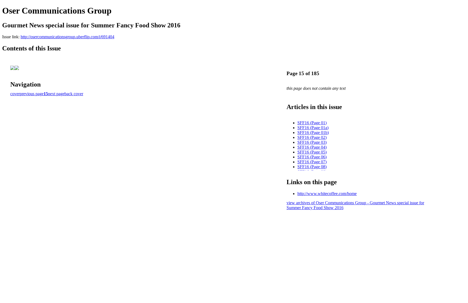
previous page (32, 93)
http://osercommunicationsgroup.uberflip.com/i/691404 (67, 36)
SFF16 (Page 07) (312, 162)
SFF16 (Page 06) (312, 157)
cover (15, 93)
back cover (73, 93)
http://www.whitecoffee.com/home (327, 193)
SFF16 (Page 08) (312, 166)
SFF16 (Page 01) (312, 122)
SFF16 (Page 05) (312, 152)
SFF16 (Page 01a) (313, 127)
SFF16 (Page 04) (312, 147)
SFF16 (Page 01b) (313, 132)
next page (56, 93)
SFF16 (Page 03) (312, 142)
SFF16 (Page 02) (312, 137)
